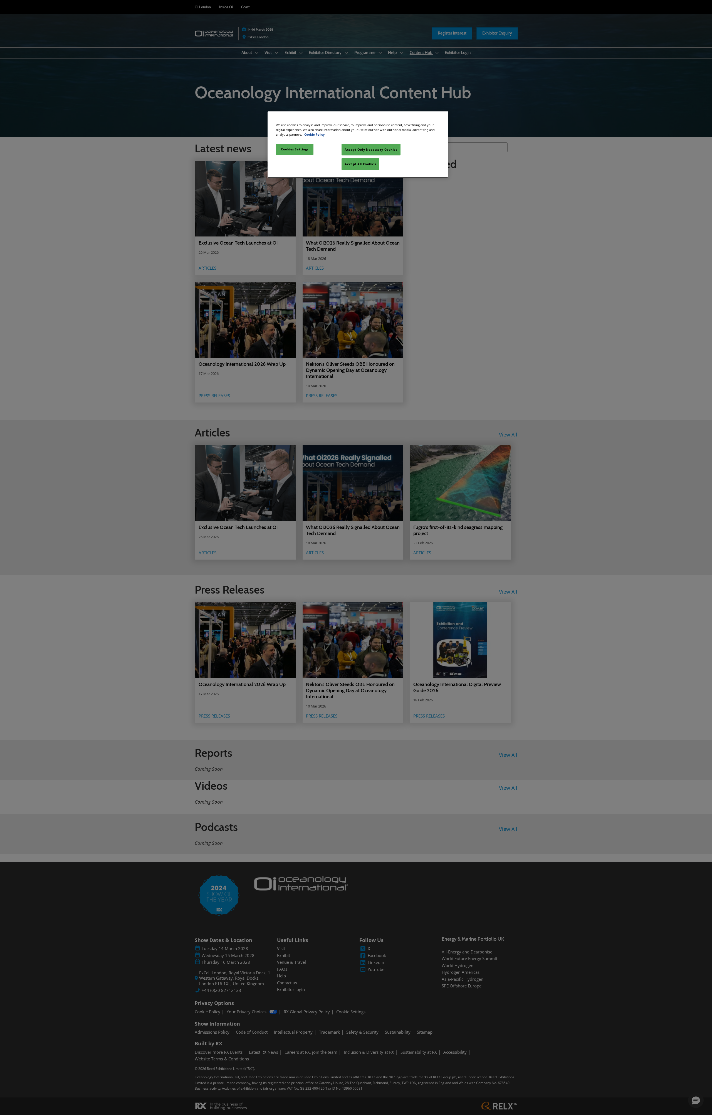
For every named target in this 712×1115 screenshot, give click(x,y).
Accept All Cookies (360, 164)
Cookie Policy (314, 134)
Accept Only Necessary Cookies (371, 149)
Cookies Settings (294, 149)
